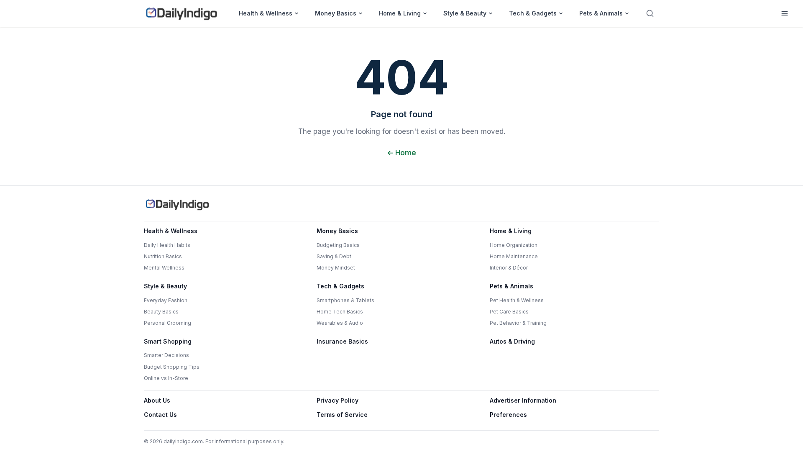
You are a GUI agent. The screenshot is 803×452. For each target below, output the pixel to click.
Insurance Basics (342, 341)
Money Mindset (336, 268)
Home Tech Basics (340, 311)
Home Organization (513, 245)
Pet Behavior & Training (518, 323)
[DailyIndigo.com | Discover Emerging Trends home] (181, 13)
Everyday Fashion (165, 300)
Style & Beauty (464, 13)
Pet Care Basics (509, 311)
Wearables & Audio (340, 323)
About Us (157, 400)
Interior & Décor (509, 268)
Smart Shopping (168, 341)
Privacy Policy (337, 400)
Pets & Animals (601, 13)
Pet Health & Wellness (517, 300)
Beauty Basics (161, 311)
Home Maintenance (514, 256)
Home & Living (400, 13)
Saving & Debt (334, 256)
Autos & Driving (512, 341)
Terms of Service (342, 414)
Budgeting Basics (338, 245)
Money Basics (335, 13)
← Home (401, 153)
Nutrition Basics (163, 256)
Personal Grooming (167, 323)
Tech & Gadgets (533, 13)
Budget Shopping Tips (171, 367)
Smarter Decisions (166, 355)
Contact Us (160, 414)
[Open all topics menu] (784, 13)
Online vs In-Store (166, 378)
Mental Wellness (164, 268)
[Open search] (650, 13)
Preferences (508, 414)
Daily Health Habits (167, 245)
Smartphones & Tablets (345, 300)
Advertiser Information (523, 400)
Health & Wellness (265, 13)
